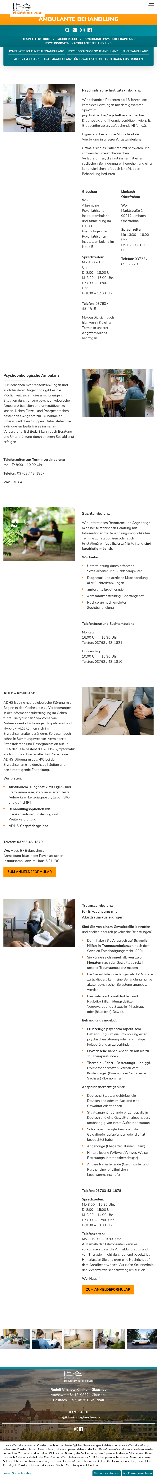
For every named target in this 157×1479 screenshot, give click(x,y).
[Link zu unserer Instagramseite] (82, 30)
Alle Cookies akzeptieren (137, 1473)
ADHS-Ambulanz (26, 59)
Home (47, 39)
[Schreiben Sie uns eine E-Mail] (75, 30)
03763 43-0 (78, 1412)
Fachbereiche (67, 39)
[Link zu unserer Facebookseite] (90, 30)
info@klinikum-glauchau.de (78, 1417)
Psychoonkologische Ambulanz (93, 51)
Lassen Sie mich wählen (17, 1473)
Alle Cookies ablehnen (106, 1473)
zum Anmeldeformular (29, 871)
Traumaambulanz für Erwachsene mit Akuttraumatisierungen (93, 59)
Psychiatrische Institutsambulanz (36, 51)
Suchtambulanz (135, 51)
